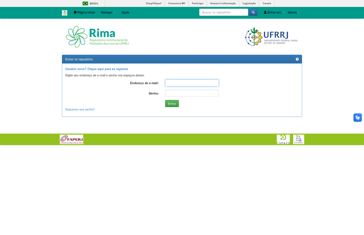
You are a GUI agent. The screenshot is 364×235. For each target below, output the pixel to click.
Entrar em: (274, 12)
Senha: (154, 93)
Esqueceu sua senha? (80, 109)
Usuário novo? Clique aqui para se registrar (96, 69)
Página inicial (85, 12)
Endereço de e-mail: (144, 83)
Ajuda (125, 12)
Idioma (292, 12)
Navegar (107, 12)
